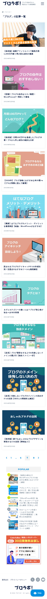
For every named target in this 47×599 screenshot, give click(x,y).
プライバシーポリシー (18, 580)
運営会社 (5, 580)
